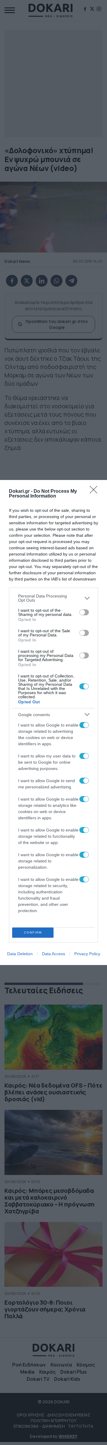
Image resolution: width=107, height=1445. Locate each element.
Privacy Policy (87, 953)
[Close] (95, 491)
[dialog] (53, 722)
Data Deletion (20, 953)
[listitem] (53, 598)
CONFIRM (33, 932)
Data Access (53, 953)
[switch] (84, 612)
